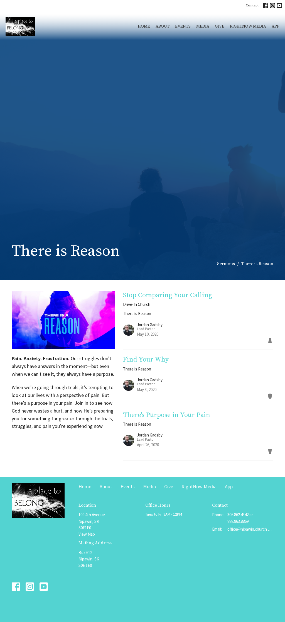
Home (144, 26)
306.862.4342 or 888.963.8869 (240, 518)
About (162, 26)
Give (219, 26)
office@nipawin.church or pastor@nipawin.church (250, 529)
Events (183, 26)
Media (202, 26)
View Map (86, 534)
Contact (252, 5)
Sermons (226, 264)
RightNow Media (248, 26)
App (275, 26)
